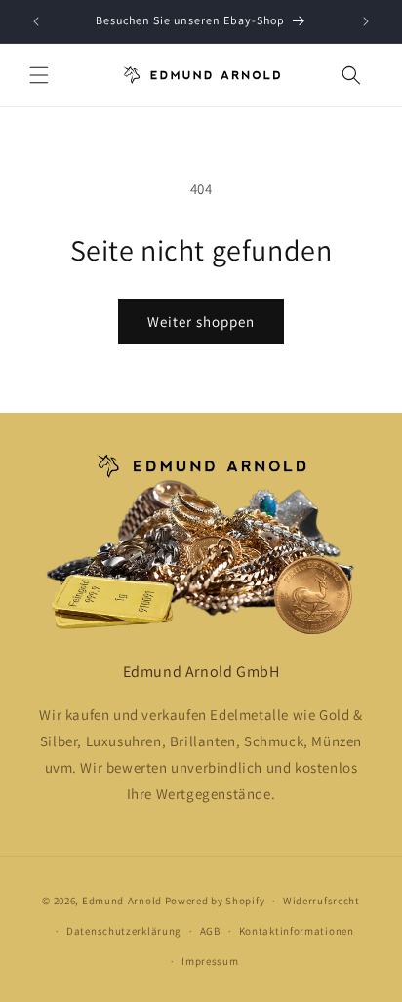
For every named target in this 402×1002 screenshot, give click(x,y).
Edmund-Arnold (122, 900)
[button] (39, 75)
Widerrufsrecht (321, 900)
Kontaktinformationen (296, 931)
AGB (210, 931)
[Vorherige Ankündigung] (36, 21)
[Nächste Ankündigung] (365, 21)
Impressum (209, 961)
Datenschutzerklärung (123, 931)
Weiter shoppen (201, 321)
